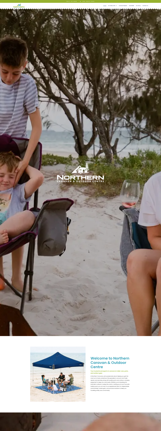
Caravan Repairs (123, 5)
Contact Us (145, 5)
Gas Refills (131, 5)
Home (104, 5)
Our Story (138, 5)
